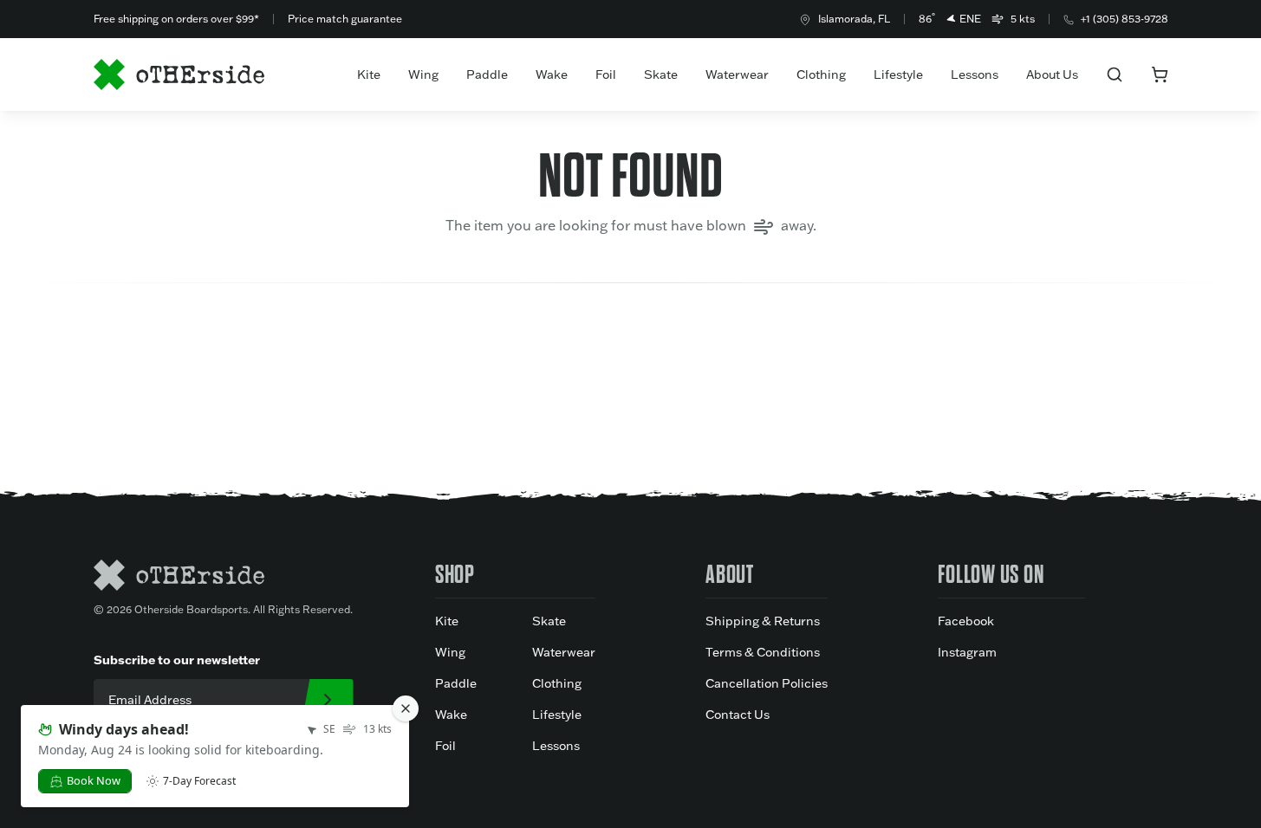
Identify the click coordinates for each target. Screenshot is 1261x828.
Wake (552, 74)
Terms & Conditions (762, 652)
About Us (1052, 74)
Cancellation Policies (766, 683)
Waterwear (737, 74)
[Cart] (1159, 74)
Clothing (821, 74)
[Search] (1114, 74)
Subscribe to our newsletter (177, 659)
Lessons (974, 74)
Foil (605, 74)
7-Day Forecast (199, 781)
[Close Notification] (405, 708)
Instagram (967, 652)
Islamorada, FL (854, 18)
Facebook (966, 621)
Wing (423, 74)
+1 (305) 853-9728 (1124, 18)
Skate (661, 74)
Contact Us (737, 714)
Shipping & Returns (762, 621)
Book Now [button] (93, 780)
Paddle (487, 74)
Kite (368, 74)
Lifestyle (898, 74)
